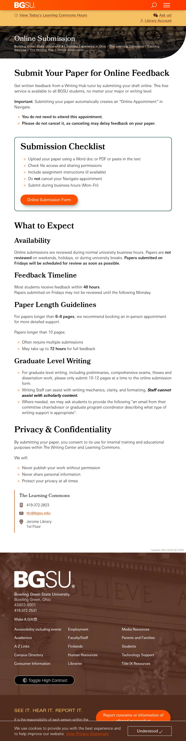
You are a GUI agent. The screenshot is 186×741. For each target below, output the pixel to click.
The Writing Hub (42, 49)
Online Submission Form (49, 199)
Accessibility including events (37, 629)
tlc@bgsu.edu (38, 513)
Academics (23, 638)
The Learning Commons (126, 46)
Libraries (75, 663)
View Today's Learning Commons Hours (53, 15)
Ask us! (165, 15)
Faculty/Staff (78, 638)
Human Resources (83, 655)
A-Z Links (21, 646)
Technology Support (138, 655)
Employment (78, 629)
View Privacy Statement (87, 733)
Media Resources (135, 629)
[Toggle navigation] (167, 5)
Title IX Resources (136, 663)
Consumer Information (32, 663)
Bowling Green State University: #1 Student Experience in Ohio (60, 46)
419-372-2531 (25, 610)
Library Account (158, 20)
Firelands (75, 646)
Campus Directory (28, 655)
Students (129, 646)
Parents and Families (138, 638)
